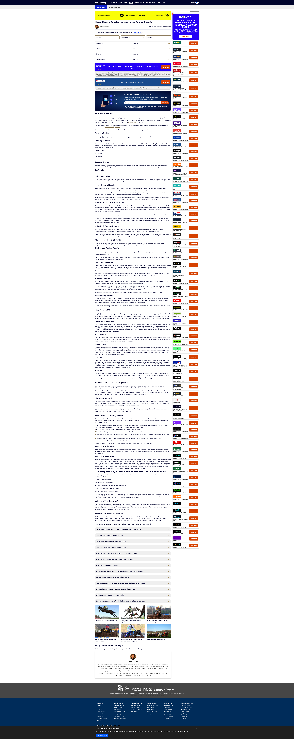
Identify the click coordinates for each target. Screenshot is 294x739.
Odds (137, 2)
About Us (99, 705)
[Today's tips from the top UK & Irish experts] (133, 612)
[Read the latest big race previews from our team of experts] (133, 631)
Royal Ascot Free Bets (119, 716)
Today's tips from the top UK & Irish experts (132, 621)
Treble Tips (166, 713)
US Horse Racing (101, 711)
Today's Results (100, 7)
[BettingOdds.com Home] (101, 3)
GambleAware (169, 693)
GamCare (163, 693)
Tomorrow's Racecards (186, 707)
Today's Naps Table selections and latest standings (157, 621)
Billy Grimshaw (105, 26)
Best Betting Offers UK (119, 705)
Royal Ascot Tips (168, 714)
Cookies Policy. (185, 731)
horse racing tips (133, 122)
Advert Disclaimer (194, 11)
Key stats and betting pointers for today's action (105, 640)
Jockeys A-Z (184, 716)
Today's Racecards (185, 705)
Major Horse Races (185, 709)
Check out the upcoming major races (106, 620)
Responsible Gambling (102, 718)
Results (131, 2)
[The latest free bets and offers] (159, 631)
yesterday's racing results (112, 127)
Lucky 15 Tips (167, 707)
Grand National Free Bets (119, 713)
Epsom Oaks (133, 713)
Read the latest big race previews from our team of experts (131, 640)
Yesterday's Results (114, 7)
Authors (99, 707)
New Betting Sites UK (118, 709)
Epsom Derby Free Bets (119, 714)
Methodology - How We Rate (103, 713)
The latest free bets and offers (156, 639)
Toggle (197, 3)
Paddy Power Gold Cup (152, 705)
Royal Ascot (133, 714)
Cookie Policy (100, 716)
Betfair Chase (150, 707)
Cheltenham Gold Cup (152, 713)
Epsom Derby (134, 711)
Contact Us (99, 709)
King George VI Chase (152, 711)
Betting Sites (161, 2)
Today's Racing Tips (168, 705)
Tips (120, 2)
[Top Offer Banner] (133, 15)
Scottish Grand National (136, 709)
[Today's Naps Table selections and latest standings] (159, 612)
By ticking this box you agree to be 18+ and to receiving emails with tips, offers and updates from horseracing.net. (146, 107)
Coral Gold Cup (150, 709)
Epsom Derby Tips (168, 716)
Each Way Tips (167, 711)
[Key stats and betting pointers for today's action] (107, 631)
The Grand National (135, 707)
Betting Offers (150, 2)
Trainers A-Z (184, 718)
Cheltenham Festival (135, 705)
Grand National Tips (168, 718)
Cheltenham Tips (168, 709)
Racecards (114, 2)
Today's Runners (185, 711)
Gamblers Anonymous (179, 693)
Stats (125, 2)
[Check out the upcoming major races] (107, 612)
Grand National (150, 714)
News (142, 2)
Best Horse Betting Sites (119, 711)
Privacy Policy (100, 714)
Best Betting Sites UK (118, 707)
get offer (194, 43)
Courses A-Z (184, 714)
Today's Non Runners (186, 713)
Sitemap (99, 720)
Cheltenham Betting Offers (120, 718)
